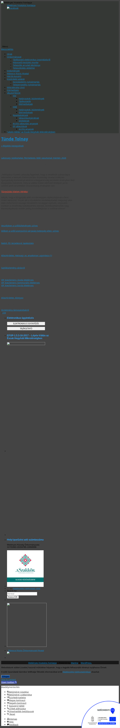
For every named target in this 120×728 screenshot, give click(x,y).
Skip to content (8, 679)
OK (13, 597)
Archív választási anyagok (25, 123)
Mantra (74, 662)
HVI (14, 95)
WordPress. (86, 662)
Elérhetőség (13, 90)
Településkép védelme (24, 68)
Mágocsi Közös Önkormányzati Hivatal (26, 650)
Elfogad (5, 676)
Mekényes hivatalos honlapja (21, 5)
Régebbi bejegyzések (12, 145)
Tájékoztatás (9, 152)
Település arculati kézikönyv (26, 65)
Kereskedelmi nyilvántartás (26, 81)
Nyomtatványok (20, 115)
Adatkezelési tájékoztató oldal (26, 588)
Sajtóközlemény (11, 261)
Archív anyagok (26, 129)
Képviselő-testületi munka (25, 62)
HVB (15, 106)
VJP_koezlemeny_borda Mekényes (17, 285)
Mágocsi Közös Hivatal (18, 73)
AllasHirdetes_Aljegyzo (12, 297)
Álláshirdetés (9, 291)
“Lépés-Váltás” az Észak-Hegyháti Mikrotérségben (31, 131)
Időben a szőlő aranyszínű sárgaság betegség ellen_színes (30, 231)
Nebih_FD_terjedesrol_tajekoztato (17, 243)
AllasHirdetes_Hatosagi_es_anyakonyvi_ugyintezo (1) (26, 255)
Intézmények (13, 70)
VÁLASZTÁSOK (13, 93)
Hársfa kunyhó (14, 76)
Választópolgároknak (29, 118)
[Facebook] (12, 8)
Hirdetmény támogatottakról (15, 310)
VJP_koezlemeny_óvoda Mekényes (17, 280)
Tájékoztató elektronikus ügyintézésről (31, 59)
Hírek (9, 54)
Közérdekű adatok (16, 79)
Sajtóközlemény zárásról (13, 267)
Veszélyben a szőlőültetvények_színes (19, 225)
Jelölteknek (24, 120)
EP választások (20, 126)
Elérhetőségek (26, 104)
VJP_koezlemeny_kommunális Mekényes (20, 282)
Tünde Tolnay (14, 139)
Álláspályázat (10, 249)
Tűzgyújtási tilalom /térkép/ (14, 191)
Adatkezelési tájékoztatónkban (77, 672)
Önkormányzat (14, 56)
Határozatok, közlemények (31, 98)
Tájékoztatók (25, 101)
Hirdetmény (9, 304)
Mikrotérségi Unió (16, 87)
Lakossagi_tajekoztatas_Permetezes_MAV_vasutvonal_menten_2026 (33, 158)
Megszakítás (7, 49)
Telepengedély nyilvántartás (27, 84)
